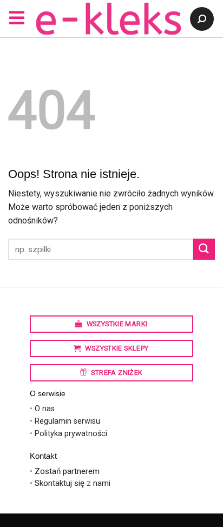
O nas (45, 408)
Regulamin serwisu (67, 421)
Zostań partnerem (67, 471)
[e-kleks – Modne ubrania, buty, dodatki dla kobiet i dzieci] (108, 19)
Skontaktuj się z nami (72, 483)
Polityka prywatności (71, 433)
